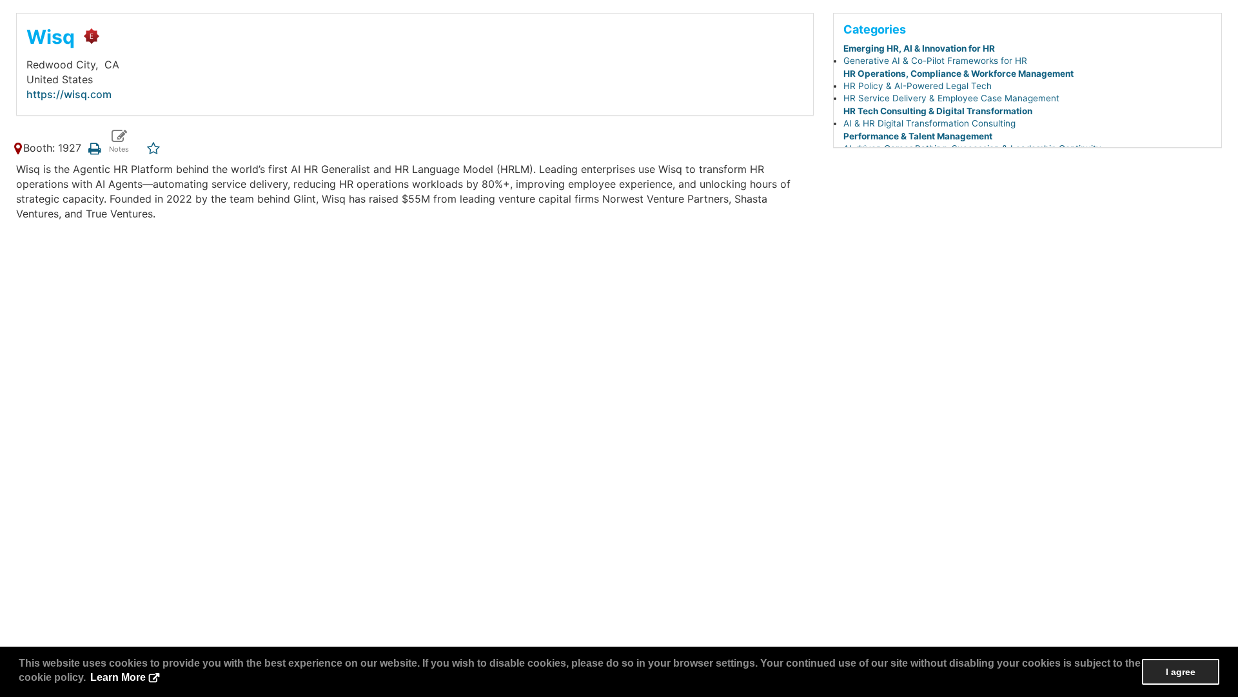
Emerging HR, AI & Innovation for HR (919, 48)
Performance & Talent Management (917, 136)
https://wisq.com (69, 94)
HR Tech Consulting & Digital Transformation (937, 111)
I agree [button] (1180, 672)
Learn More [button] (118, 677)
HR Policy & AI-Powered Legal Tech (917, 86)
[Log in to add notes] (119, 141)
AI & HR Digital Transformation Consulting (929, 123)
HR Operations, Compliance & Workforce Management (958, 73)
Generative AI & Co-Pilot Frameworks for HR (935, 61)
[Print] (94, 147)
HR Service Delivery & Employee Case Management (951, 98)
